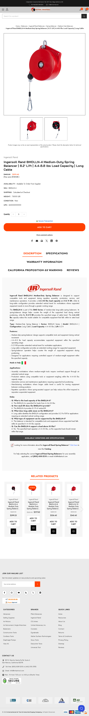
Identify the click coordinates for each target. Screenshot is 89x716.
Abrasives (6, 614)
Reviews (73, 270)
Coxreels (34, 629)
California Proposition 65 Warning (35, 270)
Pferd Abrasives (36, 614)
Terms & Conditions (65, 636)
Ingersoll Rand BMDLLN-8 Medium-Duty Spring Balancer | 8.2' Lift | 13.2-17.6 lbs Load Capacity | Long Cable (53, 505)
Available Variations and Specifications (44, 438)
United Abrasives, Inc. (38, 625)
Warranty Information (44, 262)
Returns (61, 633)
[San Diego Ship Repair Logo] (45, 700)
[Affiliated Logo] (78, 700)
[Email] (37, 240)
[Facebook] (32, 240)
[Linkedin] (51, 240)
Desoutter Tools (36, 644)
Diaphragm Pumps (9, 640)
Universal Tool (36, 647)
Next (81, 509)
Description (32, 253)
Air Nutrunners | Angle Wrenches (14, 625)
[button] (37, 584)
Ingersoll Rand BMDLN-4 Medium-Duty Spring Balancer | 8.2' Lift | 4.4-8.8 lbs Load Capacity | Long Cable (33, 505)
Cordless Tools (8, 636)
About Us (61, 621)
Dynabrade (35, 633)
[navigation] (18, 26)
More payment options (44, 235)
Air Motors (7, 621)
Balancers (7, 629)
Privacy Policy (63, 640)
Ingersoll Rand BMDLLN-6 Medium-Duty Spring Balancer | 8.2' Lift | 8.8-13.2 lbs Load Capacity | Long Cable (13, 505)
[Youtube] (18, 592)
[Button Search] (84, 16)
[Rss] (26, 592)
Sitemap (61, 644)
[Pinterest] (57, 240)
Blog (60, 625)
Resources (62, 618)
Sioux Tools (35, 640)
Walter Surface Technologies (41, 636)
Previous (5, 509)
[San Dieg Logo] (29, 700)
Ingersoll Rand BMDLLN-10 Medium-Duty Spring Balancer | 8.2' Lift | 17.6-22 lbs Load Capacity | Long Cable (73, 505)
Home (60, 614)
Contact (61, 629)
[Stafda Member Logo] (62, 700)
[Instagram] (11, 592)
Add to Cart (13, 522)
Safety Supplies (9, 618)
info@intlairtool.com (17, 671)
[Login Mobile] (17, 9)
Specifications (57, 253)
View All (6, 644)
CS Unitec (34, 621)
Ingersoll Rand (36, 618)
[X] (47, 240)
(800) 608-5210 (40, 456)
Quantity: (7, 214)
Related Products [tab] (44, 476)
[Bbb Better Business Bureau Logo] (13, 700)
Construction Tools (10, 633)
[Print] (42, 240)
